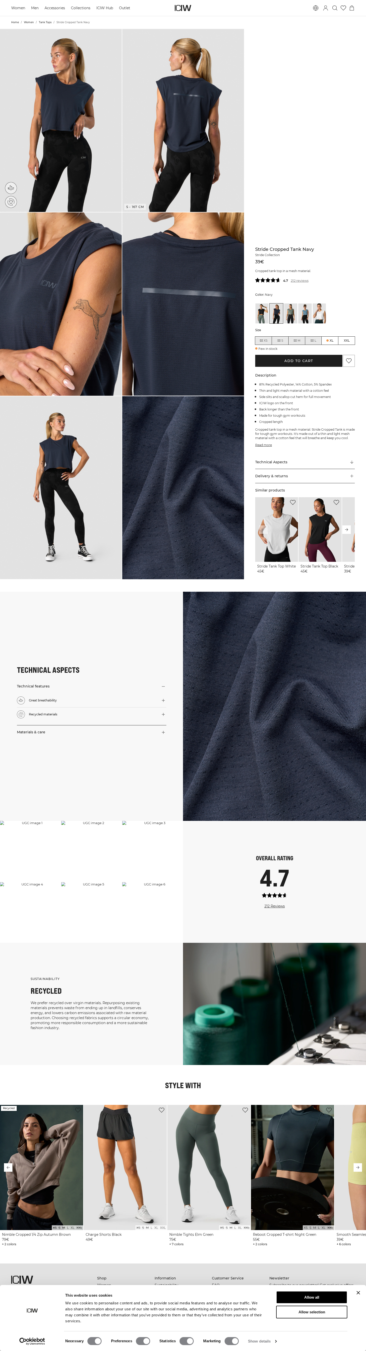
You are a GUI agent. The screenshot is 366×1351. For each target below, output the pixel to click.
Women (18, 8)
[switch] (143, 1341)
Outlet (125, 8)
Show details (259, 1341)
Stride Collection (266, 255)
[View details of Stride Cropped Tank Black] (262, 313)
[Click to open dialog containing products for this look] (30, 851)
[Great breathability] (11, 188)
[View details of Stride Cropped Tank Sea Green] (291, 313)
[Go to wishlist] (343, 8)
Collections (81, 8)
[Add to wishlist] (293, 502)
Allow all (311, 1297)
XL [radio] (331, 340)
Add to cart (299, 361)
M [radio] (299, 340)
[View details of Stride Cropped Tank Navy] (276, 313)
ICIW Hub (105, 8)
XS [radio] (265, 340)
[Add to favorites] (349, 361)
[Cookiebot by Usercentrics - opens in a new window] (32, 1341)
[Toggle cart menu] (352, 8)
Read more (263, 445)
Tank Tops (45, 22)
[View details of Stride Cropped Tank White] (319, 313)
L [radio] (315, 340)
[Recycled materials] (11, 202)
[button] (61, 120)
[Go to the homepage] (183, 8)
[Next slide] (346, 529)
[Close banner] (358, 1292)
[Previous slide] (263, 529)
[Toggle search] (335, 8)
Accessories (55, 8)
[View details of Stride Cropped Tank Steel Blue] (305, 313)
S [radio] (282, 340)
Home (15, 22)
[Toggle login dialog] (326, 8)
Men (35, 8)
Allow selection (312, 1312)
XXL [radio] (347, 340)
